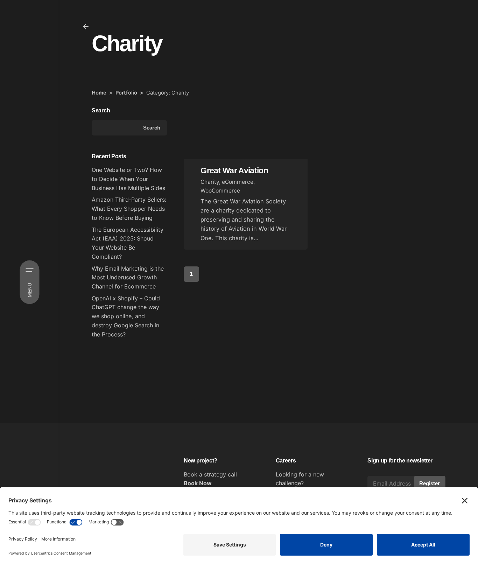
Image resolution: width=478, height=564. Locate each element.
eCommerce (237, 182)
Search (101, 110)
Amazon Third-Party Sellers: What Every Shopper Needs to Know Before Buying (129, 208)
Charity (210, 182)
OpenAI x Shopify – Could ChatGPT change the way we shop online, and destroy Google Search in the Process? (126, 316)
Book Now (198, 483)
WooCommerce (220, 190)
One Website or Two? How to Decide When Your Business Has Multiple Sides (128, 178)
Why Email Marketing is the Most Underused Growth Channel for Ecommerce (128, 277)
